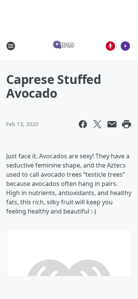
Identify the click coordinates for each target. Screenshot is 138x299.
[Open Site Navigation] (10, 46)
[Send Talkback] (110, 46)
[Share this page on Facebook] (82, 124)
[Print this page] (126, 124)
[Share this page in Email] (112, 124)
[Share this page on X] (97, 124)
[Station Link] (63, 45)
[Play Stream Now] (125, 46)
